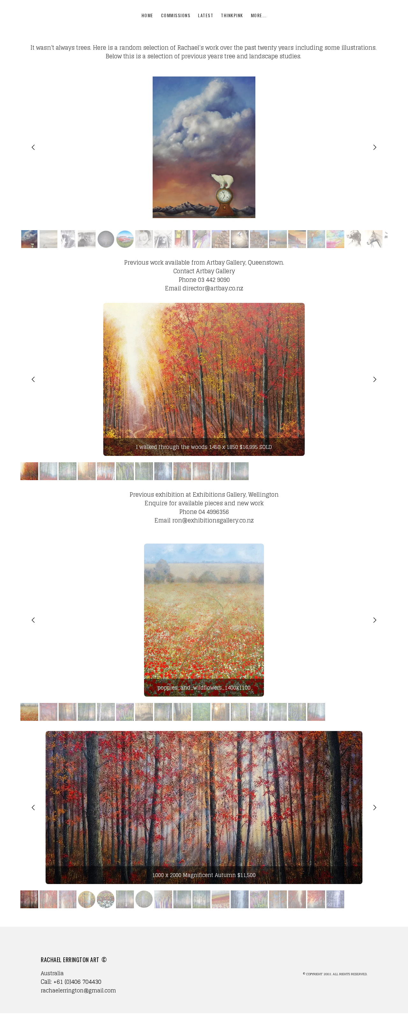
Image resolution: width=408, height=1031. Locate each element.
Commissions (176, 15)
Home (147, 15)
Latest (205, 15)
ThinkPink (232, 15)
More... (259, 15)
